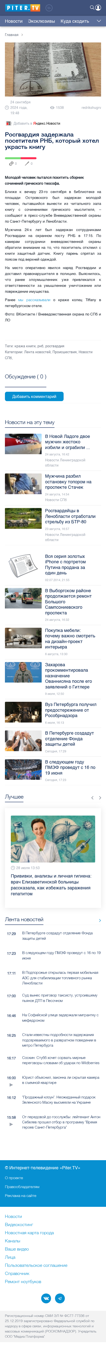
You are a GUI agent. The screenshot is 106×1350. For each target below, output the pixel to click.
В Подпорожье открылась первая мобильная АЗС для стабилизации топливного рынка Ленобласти (60, 977)
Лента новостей (37, 352)
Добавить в (37, 123)
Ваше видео (17, 1249)
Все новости (98, 920)
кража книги (25, 346)
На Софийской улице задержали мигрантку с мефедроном (60, 1017)
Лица (10, 1257)
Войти (98, 8)
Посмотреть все (25, 382)
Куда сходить (75, 21)
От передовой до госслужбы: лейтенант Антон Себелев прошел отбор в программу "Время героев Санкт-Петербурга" (61, 1122)
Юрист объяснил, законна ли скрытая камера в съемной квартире (60, 1080)
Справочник (17, 1273)
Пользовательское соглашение (36, 1265)
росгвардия (54, 346)
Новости (14, 21)
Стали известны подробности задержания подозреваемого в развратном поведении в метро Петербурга (59, 1040)
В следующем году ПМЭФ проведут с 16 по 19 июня (61, 955)
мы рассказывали (34, 299)
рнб (40, 346)
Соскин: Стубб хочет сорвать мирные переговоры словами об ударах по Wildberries (61, 1060)
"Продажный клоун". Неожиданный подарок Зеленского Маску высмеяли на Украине (58, 1100)
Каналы (12, 1241)
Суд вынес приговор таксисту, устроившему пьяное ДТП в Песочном (59, 998)
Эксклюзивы (41, 21)
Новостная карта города (29, 1233)
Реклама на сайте (20, 1195)
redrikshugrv (91, 108)
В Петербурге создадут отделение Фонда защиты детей (57, 935)
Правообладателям (22, 1187)
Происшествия (65, 352)
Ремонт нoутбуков (23, 1281)
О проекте (14, 1178)
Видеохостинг (19, 1224)
